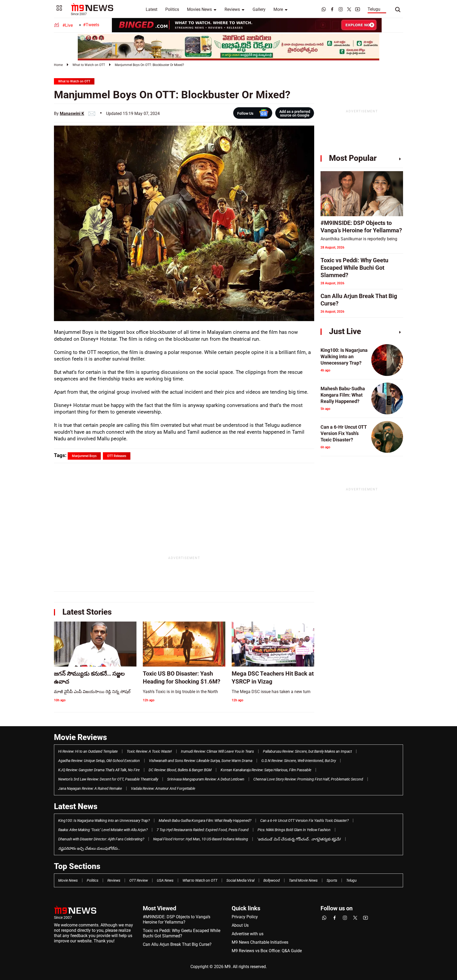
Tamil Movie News (303, 880)
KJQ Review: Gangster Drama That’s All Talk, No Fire (99, 770)
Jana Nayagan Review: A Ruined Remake (90, 788)
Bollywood (271, 880)
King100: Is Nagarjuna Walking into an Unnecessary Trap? (104, 820)
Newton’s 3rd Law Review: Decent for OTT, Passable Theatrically (108, 779)
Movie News (68, 880)
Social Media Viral (240, 880)
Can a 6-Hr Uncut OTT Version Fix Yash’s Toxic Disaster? (304, 820)
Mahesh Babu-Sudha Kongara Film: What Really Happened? (205, 820)
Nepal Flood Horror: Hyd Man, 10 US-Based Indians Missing (200, 839)
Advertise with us (247, 933)
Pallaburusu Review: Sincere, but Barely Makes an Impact (307, 751)
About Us (240, 925)
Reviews (232, 9)
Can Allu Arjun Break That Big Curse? (177, 944)
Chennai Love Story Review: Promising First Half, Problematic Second (308, 779)
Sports (332, 880)
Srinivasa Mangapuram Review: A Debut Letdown (205, 779)
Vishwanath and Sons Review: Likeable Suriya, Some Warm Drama (200, 761)
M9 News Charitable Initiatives (260, 942)
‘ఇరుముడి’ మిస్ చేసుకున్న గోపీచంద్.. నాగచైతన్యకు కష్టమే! (299, 839)
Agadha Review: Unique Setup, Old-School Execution (99, 761)
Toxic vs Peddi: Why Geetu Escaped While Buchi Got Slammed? (181, 933)
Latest (151, 9)
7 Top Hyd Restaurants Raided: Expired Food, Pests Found (203, 830)
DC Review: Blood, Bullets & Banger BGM (180, 770)
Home (58, 65)
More (278, 9)
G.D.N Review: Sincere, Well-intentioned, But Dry (298, 761)
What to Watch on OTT (88, 65)
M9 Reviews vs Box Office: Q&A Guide (267, 950)
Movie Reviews (80, 737)
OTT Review (138, 880)
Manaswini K (72, 113)
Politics (172, 9)
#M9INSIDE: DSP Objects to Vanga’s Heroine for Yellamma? (176, 919)
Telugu (374, 9)
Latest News (75, 806)
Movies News (199, 9)
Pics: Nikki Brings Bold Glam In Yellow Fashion (294, 830)
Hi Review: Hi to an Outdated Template (88, 751)
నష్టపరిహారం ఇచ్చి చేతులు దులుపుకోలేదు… (89, 848)
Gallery (259, 9)
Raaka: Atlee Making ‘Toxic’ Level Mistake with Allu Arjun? (103, 830)
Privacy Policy (245, 916)
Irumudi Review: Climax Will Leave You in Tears (217, 751)
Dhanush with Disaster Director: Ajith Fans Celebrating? (101, 839)
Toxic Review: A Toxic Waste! (149, 751)
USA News (165, 880)
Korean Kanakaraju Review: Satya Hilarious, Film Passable (266, 770)
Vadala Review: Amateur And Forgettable (163, 788)
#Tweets (91, 24)
